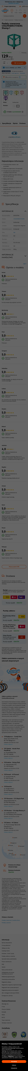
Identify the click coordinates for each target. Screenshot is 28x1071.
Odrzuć (14, 1065)
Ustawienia (14, 1068)
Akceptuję (14, 1061)
